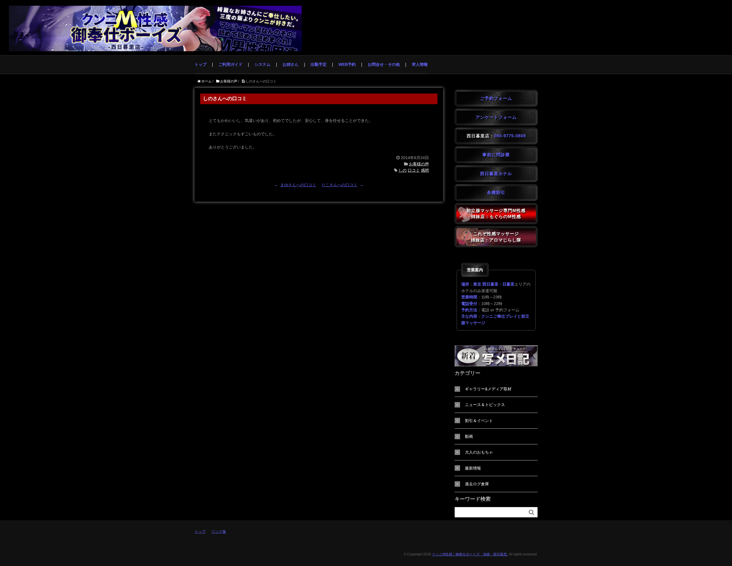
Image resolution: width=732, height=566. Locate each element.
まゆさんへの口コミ (298, 185)
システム (262, 64)
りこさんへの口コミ (339, 185)
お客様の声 (419, 164)
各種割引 (496, 192)
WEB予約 (347, 64)
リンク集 (218, 531)
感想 (425, 170)
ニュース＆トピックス (485, 404)
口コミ (414, 170)
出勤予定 (319, 64)
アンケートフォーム (496, 117)
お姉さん (291, 64)
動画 (469, 436)
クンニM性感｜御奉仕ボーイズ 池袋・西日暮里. (470, 554)
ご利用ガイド (230, 64)
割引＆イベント (479, 420)
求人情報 (420, 64)
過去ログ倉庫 (477, 484)
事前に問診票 (496, 154)
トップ (200, 64)
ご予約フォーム (496, 98)
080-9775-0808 (510, 135)
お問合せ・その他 (384, 64)
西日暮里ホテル (496, 173)
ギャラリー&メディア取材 (488, 389)
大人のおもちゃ (479, 452)
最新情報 (473, 468)
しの (403, 170)
